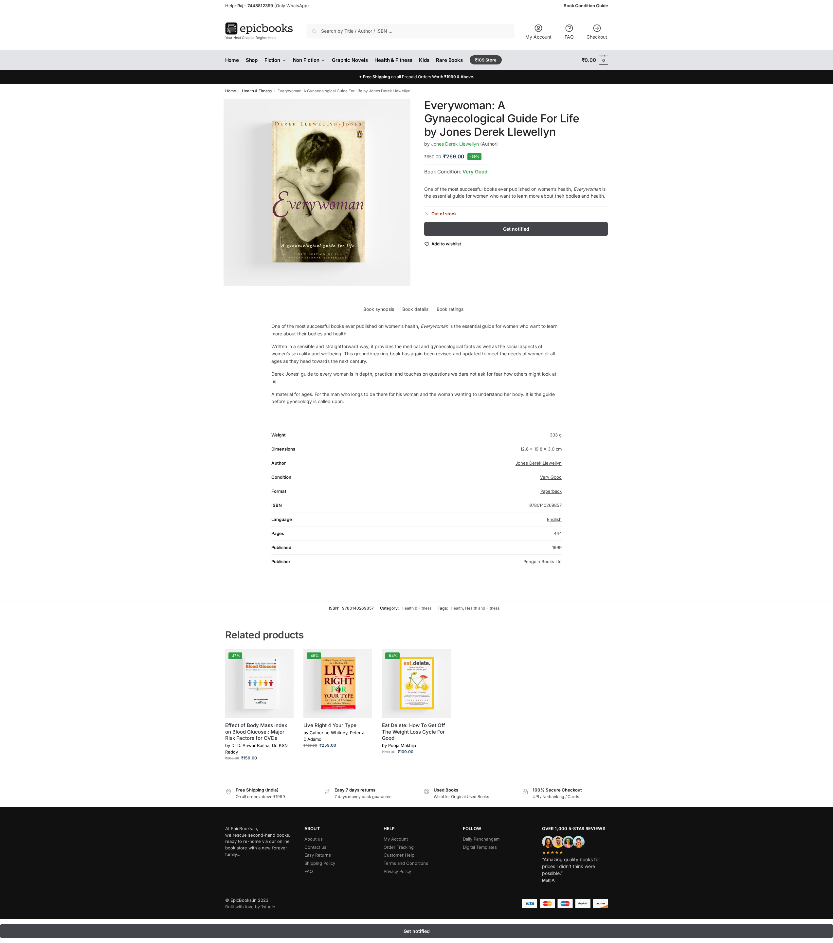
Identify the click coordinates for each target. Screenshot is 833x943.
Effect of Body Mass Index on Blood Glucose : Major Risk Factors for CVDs (256, 731)
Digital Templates (480, 847)
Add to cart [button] (259, 771)
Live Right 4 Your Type (329, 725)
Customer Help (399, 855)
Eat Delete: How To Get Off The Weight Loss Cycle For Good (413, 731)
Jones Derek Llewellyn (455, 144)
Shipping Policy (319, 863)
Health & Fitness (257, 91)
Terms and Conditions (406, 863)
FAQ (569, 37)
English (554, 519)
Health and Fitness (482, 608)
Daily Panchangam (481, 839)
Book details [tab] (415, 309)
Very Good (474, 172)
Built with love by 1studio (250, 906)
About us (313, 839)
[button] (595, 60)
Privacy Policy (397, 871)
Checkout (597, 37)
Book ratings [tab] (450, 309)
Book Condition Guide (586, 5)
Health (457, 608)
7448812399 (259, 5)
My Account (538, 37)
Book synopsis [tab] (378, 309)
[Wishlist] (284, 659)
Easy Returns (317, 855)
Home (230, 91)
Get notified (516, 229)
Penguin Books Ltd (542, 561)
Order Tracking (399, 847)
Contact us (315, 847)
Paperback (551, 491)
